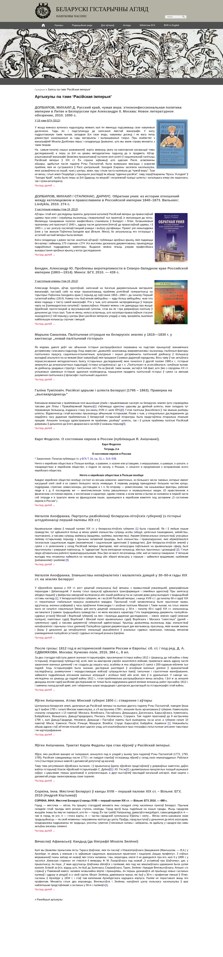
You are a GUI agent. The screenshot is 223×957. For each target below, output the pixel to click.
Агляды (127, 25)
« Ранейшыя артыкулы (49, 899)
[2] (122, 410)
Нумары (59, 25)
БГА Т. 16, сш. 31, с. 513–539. (99, 458)
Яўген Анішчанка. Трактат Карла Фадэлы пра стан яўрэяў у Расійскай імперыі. (102, 745)
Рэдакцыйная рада (82, 25)
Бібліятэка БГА (147, 25)
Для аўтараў (107, 25)
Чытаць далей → (45, 185)
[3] (123, 423)
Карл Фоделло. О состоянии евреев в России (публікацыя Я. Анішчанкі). (97, 439)
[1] (95, 406)
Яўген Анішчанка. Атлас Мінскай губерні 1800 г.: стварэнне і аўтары (93, 700)
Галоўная (40, 89)
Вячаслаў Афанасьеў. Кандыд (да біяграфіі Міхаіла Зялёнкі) (86, 841)
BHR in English (171, 25)
